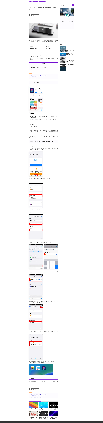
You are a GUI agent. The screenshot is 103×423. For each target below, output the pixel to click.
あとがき (32, 69)
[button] (38, 15)
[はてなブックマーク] (36, 15)
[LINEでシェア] (34, 15)
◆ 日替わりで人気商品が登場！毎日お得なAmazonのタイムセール (39, 75)
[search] (73, 5)
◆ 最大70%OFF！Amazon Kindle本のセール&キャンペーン (38, 76)
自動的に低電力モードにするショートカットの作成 (38, 67)
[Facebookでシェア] (32, 15)
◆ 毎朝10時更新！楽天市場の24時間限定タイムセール (38, 397)
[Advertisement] (43, 19)
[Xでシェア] (29, 15)
